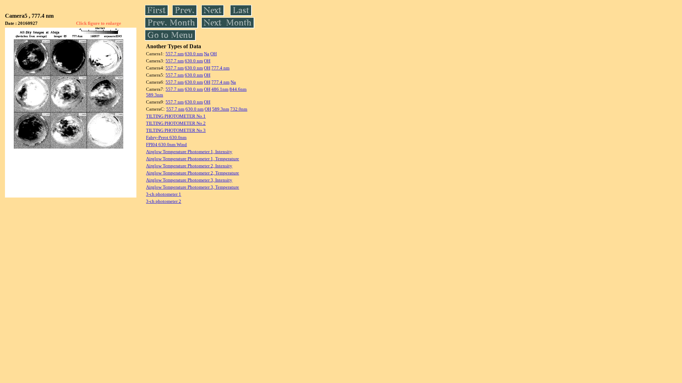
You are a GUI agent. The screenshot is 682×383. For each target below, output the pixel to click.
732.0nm (238, 109)
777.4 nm (220, 68)
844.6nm (238, 89)
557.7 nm (175, 53)
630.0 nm (194, 53)
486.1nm (219, 89)
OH (213, 53)
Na (206, 53)
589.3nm (154, 95)
